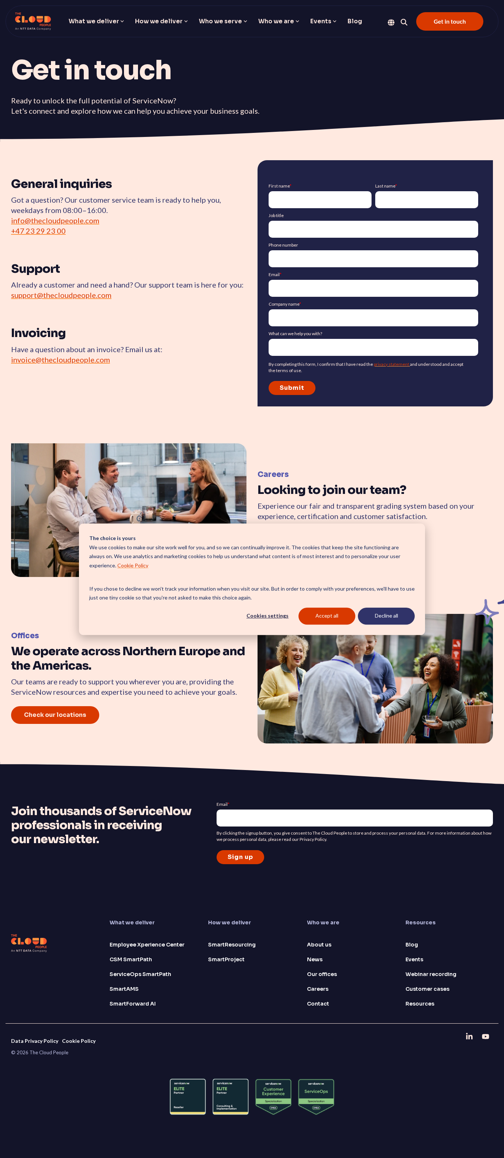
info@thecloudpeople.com (55, 220)
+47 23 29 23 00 (38, 230)
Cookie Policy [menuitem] (79, 1041)
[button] (470, 1036)
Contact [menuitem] (318, 1003)
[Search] (404, 22)
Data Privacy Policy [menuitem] (34, 1041)
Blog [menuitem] (411, 944)
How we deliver (159, 21)
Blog (355, 21)
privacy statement (392, 364)
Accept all (326, 615)
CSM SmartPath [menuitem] (131, 959)
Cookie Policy (132, 565)
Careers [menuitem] (317, 989)
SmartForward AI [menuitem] (133, 1003)
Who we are (276, 21)
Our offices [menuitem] (322, 974)
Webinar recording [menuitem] (430, 974)
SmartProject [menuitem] (226, 959)
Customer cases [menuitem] (427, 989)
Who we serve (220, 21)
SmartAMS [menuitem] (124, 989)
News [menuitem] (314, 959)
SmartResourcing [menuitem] (232, 944)
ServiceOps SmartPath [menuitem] (140, 974)
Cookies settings (267, 615)
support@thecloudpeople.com (61, 295)
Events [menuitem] (414, 959)
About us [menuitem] (319, 944)
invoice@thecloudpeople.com (60, 359)
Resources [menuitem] (419, 1003)
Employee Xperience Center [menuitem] (147, 944)
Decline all (386, 615)
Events (320, 21)
